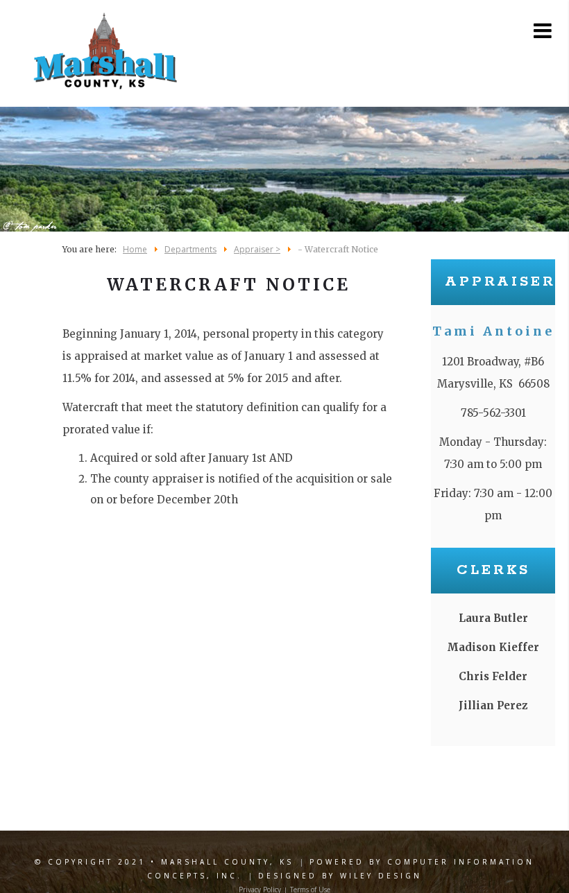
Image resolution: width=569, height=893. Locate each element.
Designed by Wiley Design (340, 876)
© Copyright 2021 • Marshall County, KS (164, 862)
